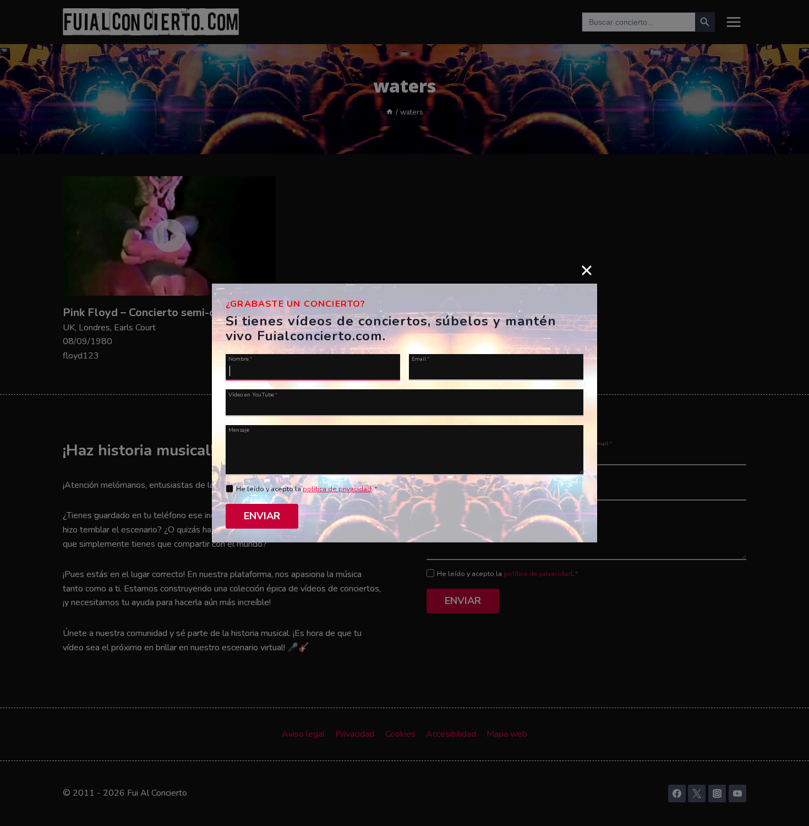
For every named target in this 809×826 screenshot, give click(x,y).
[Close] (586, 269)
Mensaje (238, 429)
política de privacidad (337, 489)
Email (421, 358)
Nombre (240, 358)
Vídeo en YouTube (253, 394)
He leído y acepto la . (307, 489)
